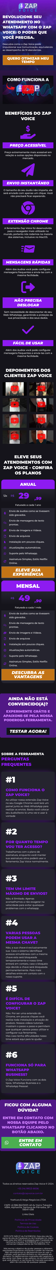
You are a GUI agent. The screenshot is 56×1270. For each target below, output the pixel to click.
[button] (28, 90)
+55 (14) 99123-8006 (28, 1188)
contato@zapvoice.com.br (28, 1193)
